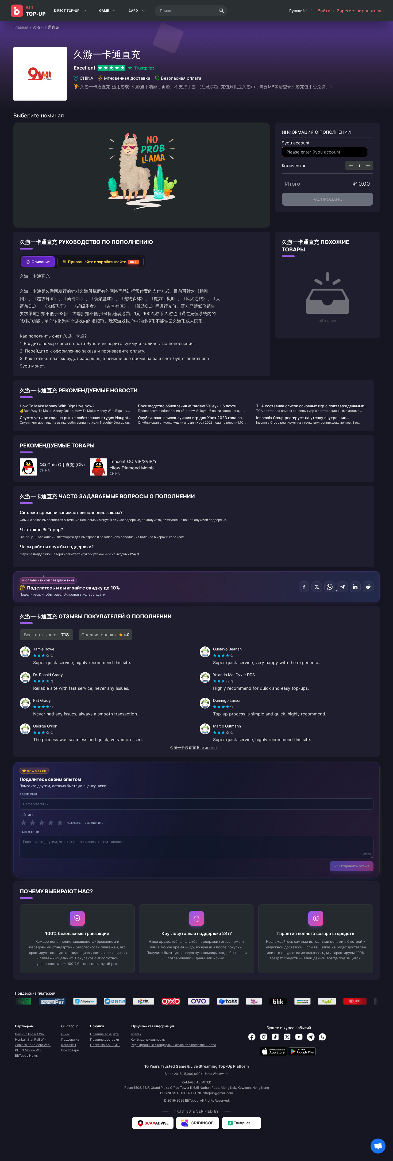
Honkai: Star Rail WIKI (31, 1039)
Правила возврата (104, 1034)
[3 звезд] (42, 823)
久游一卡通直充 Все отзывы (194, 747)
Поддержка (70, 1039)
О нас (65, 1034)
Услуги (136, 1034)
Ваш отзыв (29, 832)
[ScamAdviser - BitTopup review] (153, 1123)
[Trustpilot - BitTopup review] (241, 1123)
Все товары (70, 1050)
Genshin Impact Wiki (30, 1034)
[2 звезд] (33, 823)
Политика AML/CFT (105, 1045)
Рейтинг (27, 815)
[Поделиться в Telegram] (342, 586)
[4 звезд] (51, 823)
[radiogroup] (43, 655)
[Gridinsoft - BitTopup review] (197, 1123)
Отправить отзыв (354, 866)
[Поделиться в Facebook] (304, 586)
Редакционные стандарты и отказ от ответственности (173, 1045)
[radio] (35, 655)
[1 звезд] (24, 823)
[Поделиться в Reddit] (368, 586)
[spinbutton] (359, 165)
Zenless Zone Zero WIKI (33, 1045)
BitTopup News (26, 1055)
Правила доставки (104, 1039)
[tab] (38, 261)
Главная (20, 27)
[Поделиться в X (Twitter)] (316, 586)
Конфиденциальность (148, 1039)
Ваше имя (28, 794)
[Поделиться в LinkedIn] (355, 586)
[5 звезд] (60, 823)
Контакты (68, 1045)
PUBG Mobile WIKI (29, 1050)
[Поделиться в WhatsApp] (329, 586)
